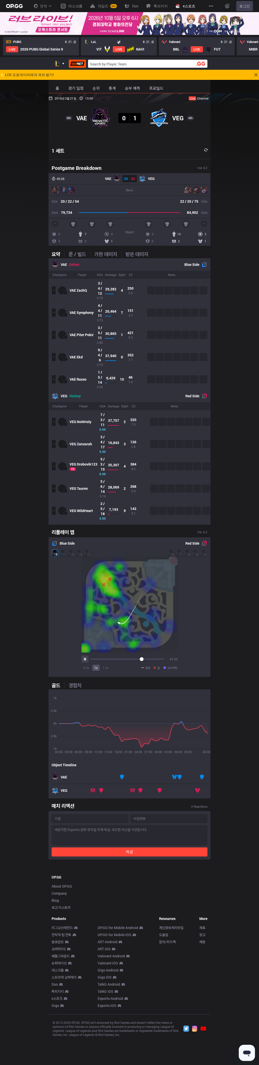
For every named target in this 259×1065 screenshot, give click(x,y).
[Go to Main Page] (14, 6)
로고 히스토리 (61, 907)
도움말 (163, 934)
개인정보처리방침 (171, 927)
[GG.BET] (77, 64)
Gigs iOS (105, 977)
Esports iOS (107, 1005)
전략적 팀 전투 (61, 934)
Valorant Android (111, 956)
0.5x (86, 668)
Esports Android (110, 998)
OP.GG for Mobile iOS (114, 934)
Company (59, 893)
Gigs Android (108, 970)
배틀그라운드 (61, 956)
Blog (55, 900)
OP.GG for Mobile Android (118, 927)
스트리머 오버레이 (64, 977)
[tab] (58, 254)
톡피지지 (58, 991)
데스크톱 (58, 970)
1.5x (106, 668)
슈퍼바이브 (59, 963)
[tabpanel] (129, 391)
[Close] (253, 23)
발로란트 (58, 941)
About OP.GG (62, 886)
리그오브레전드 (62, 927)
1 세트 (58, 150)
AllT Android (107, 941)
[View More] (211, 6)
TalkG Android (109, 984)
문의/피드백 (167, 941)
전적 (43, 6)
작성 (129, 851)
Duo (55, 984)
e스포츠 (57, 998)
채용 (202, 941)
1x (96, 668)
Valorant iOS (108, 963)
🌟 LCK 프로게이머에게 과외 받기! (27, 75)
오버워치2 (59, 948)
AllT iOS (104, 948)
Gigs (55, 1005)
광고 (202, 934)
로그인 (244, 6)
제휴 (202, 927)
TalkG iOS (105, 991)
